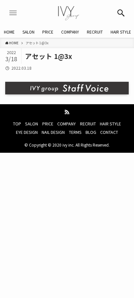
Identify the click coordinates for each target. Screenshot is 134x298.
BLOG (91, 132)
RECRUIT (88, 124)
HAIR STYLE (110, 124)
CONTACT (109, 132)
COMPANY (66, 124)
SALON (31, 124)
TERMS (75, 132)
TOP (17, 124)
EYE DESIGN (27, 132)
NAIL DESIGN (53, 132)
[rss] (67, 112)
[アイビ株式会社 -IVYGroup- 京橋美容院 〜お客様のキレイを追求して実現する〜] (67, 13)
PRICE (47, 124)
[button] (121, 13)
